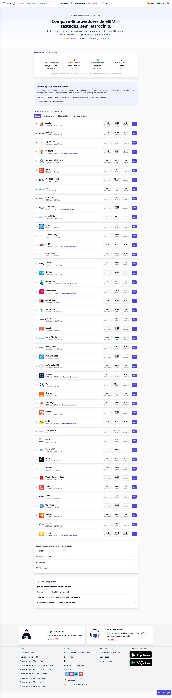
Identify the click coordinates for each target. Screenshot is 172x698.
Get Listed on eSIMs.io (75, 684)
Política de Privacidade (110, 652)
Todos (37, 116)
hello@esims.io (72, 680)
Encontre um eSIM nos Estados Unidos (37, 665)
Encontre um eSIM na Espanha (33, 673)
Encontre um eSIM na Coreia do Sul (35, 669)
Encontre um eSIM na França (33, 661)
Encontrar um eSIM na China (32, 678)
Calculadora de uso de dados (77, 652)
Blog (66, 661)
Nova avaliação (164, 692)
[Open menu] (4, 3)
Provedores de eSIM (29, 657)
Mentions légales (107, 661)
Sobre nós (68, 657)
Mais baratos (49, 116)
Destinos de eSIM (27, 652)
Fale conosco (113, 639)
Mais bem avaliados (80, 116)
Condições (104, 657)
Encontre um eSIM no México (33, 682)
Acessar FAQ (53, 639)
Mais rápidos (63, 116)
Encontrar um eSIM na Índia (32, 686)
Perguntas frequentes (74, 665)
